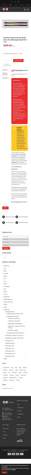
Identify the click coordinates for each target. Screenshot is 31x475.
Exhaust (4, 372)
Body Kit (25, 367)
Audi (5, 268)
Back (5, 207)
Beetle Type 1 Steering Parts (15, 323)
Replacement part (13, 377)
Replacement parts (8, 299)
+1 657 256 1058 (7, 414)
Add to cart (18, 60)
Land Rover (5, 375)
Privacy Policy (21, 451)
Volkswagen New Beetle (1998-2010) (15, 333)
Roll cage (21, 377)
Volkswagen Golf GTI (10, 343)
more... (25, 202)
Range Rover (7, 296)
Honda (5, 283)
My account (6, 428)
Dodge (5, 276)
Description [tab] (5, 70)
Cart (4, 431)
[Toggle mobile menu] (28, 9)
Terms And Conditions (12, 451)
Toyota (5, 307)
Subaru (5, 304)
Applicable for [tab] (5, 78)
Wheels (5, 358)
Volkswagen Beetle (9, 311)
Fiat (5, 278)
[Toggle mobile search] (25, 9)
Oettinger (12, 375)
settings (14, 469)
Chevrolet (6, 273)
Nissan (5, 291)
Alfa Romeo (6, 265)
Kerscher (25, 372)
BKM (16, 367)
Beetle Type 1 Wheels (13, 330)
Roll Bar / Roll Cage (8, 302)
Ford (5, 281)
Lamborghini (7, 286)
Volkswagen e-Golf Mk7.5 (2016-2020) (14, 338)
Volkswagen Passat (10, 351)
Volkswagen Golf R (9, 345)
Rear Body (5, 377)
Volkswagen (6, 309)
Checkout (5, 434)
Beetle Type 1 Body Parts (14, 318)
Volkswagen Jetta (9, 348)
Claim (4, 438)
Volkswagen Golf (9, 340)
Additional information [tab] (5, 73)
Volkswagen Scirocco (10, 353)
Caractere (5, 370)
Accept (4, 472)
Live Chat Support (7, 413)
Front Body (14, 372)
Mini (5, 289)
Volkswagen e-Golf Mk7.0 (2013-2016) (14, 335)
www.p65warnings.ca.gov (23, 148)
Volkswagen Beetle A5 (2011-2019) (15, 313)
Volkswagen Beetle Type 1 (13, 316)
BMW (5, 271)
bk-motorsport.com (8, 419)
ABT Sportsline (6, 367)
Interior (20, 372)
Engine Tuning (23, 370)
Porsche (6, 294)
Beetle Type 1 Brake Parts (14, 321)
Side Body (5, 380)
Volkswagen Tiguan (9, 356)
